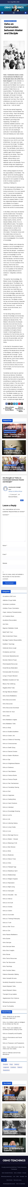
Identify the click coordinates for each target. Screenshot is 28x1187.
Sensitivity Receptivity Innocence (12, 982)
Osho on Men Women (9, 847)
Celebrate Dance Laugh (9, 648)
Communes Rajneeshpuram (10, 430)
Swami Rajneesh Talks (9, 986)
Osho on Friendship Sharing (11, 787)
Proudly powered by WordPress (9, 1167)
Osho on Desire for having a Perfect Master (9, 409)
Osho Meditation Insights (10, 719)
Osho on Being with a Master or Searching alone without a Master (14, 469)
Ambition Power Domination (11, 608)
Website (5, 563)
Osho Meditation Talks (9, 723)
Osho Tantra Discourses (10, 958)
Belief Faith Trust (8, 632)
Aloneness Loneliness (9, 604)
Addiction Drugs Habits (9, 600)
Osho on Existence (8, 767)
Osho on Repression (9, 883)
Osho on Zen (6, 930)
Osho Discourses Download (11, 707)
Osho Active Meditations (10, 696)
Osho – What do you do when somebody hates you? (14, 1099)
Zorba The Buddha (8, 1006)
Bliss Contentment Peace (10, 636)
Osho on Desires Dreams (10, 751)
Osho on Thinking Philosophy (11, 918)
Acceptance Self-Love (9, 596)
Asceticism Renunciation (10, 620)
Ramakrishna (6, 1070)
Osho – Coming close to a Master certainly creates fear (14, 436)
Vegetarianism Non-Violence (11, 998)
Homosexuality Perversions (11, 672)
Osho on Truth (7, 922)
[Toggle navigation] (13, 13)
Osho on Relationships (9, 875)
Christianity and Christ (9, 652)
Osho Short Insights (8, 950)
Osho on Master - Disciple (10, 432)
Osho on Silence (7, 898)
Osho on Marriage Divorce (10, 835)
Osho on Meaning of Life (10, 843)
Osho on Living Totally (9, 827)
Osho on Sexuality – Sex (10, 894)
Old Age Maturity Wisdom (10, 692)
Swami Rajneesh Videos (9, 990)
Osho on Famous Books (10, 775)
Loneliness (13, 1067)
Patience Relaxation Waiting (11, 974)
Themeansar (14, 1169)
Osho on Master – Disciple (10, 839)
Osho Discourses (8, 703)
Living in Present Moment (10, 676)
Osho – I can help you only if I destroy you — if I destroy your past (14, 453)
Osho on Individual (8, 807)
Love (14, 1176)
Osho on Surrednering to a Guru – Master (19, 409)
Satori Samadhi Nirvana (9, 978)
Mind (17, 1176)
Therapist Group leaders (10, 994)
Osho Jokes (6, 715)
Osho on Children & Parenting (11, 739)
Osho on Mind (7, 851)
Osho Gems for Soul (9, 711)
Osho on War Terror (9, 926)
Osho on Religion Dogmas (10, 879)
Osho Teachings (7, 966)
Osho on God (6, 791)
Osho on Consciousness (10, 743)
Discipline (5, 1064)
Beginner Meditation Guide (10, 628)
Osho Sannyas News (9, 946)
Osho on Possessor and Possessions (13, 1043)
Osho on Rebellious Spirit (10, 871)
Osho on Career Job (9, 735)
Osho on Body (7, 727)
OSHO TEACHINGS (14, 7)
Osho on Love (7, 831)
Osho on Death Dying (9, 747)
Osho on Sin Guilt (8, 902)
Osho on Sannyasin (8, 890)
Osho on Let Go (7, 815)
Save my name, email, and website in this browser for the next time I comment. (13, 577)
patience (20, 1067)
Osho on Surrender (8, 914)
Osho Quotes (6, 938)
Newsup (23, 1167)
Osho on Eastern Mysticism (11, 755)
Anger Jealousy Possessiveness (12, 612)
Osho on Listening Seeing (10, 823)
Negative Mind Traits (9, 688)
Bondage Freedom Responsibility (12, 640)
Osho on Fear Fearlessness (11, 783)
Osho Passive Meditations (10, 934)
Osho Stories (6, 954)
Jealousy (16, 1064)
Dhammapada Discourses (10, 664)
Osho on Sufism (7, 910)
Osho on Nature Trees (9, 859)
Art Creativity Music (8, 616)
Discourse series (18, 1180)
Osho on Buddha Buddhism (11, 731)
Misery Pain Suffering (9, 684)
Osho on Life (6, 819)
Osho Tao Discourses (9, 962)
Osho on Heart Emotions (10, 803)
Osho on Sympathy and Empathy (12, 1033)
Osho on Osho (7, 863)
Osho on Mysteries (8, 855)
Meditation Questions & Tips (11, 680)
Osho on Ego (6, 759)
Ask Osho (5, 624)
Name (5, 545)
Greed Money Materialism (10, 668)
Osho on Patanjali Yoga (9, 867)
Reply (22, 500)
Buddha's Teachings (8, 644)
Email (5, 554)
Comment (6, 514)
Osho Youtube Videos (9, 970)
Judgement (6, 1067)
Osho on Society (7, 906)
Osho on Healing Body (9, 799)
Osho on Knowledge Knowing (11, 811)
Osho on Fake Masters (9, 771)
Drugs (11, 1064)
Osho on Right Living (9, 887)
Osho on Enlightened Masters (11, 763)
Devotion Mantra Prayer (10, 660)
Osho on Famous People (10, 779)
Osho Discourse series (9, 699)
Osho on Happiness (8, 795)
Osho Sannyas (7, 942)
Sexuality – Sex (23, 1176)
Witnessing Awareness (9, 1002)
